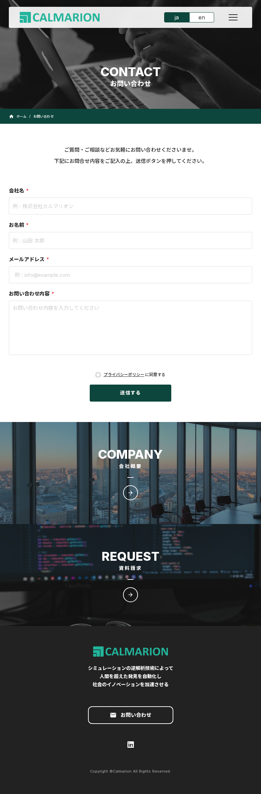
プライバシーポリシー (124, 374)
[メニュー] (233, 17)
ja (177, 17)
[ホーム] (65, 17)
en (201, 17)
